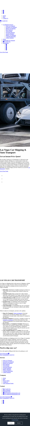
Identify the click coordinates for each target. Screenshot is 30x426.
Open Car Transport (10, 26)
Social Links (6, 43)
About (4, 15)
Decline (18, 423)
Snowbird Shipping (10, 32)
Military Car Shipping (11, 35)
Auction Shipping (10, 34)
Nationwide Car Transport (9, 40)
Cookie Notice (15, 419)
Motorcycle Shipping (11, 28)
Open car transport (18, 313)
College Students (10, 37)
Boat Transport (9, 30)
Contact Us (5, 18)
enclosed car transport (8, 320)
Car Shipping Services (8, 24)
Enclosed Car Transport (11, 27)
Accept (10, 423)
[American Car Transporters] (11, 410)
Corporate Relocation (11, 36)
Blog (4, 17)
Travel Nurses (9, 31)
